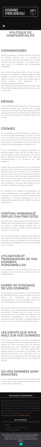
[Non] (38, 439)
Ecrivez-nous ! (23, 415)
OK (21, 444)
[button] (3, 26)
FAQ (7, 425)
